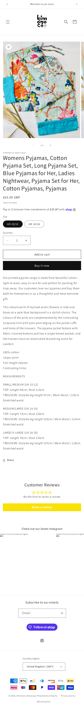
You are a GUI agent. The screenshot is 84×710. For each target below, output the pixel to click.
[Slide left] (33, 145)
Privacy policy (68, 695)
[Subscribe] (61, 613)
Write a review (42, 507)
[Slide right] (50, 145)
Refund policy (44, 701)
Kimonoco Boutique (27, 695)
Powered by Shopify (47, 695)
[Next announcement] (76, 4)
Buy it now (42, 265)
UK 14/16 (34, 224)
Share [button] (10, 460)
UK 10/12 (13, 224)
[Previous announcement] (7, 4)
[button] (8, 22)
